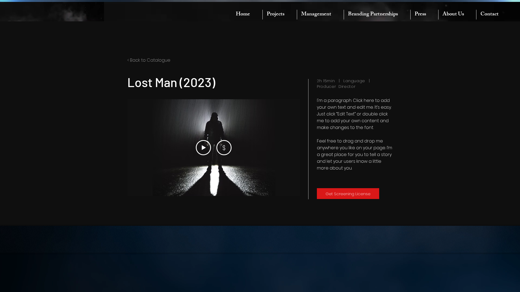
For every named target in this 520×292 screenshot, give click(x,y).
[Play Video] (203, 147)
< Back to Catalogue (148, 60)
